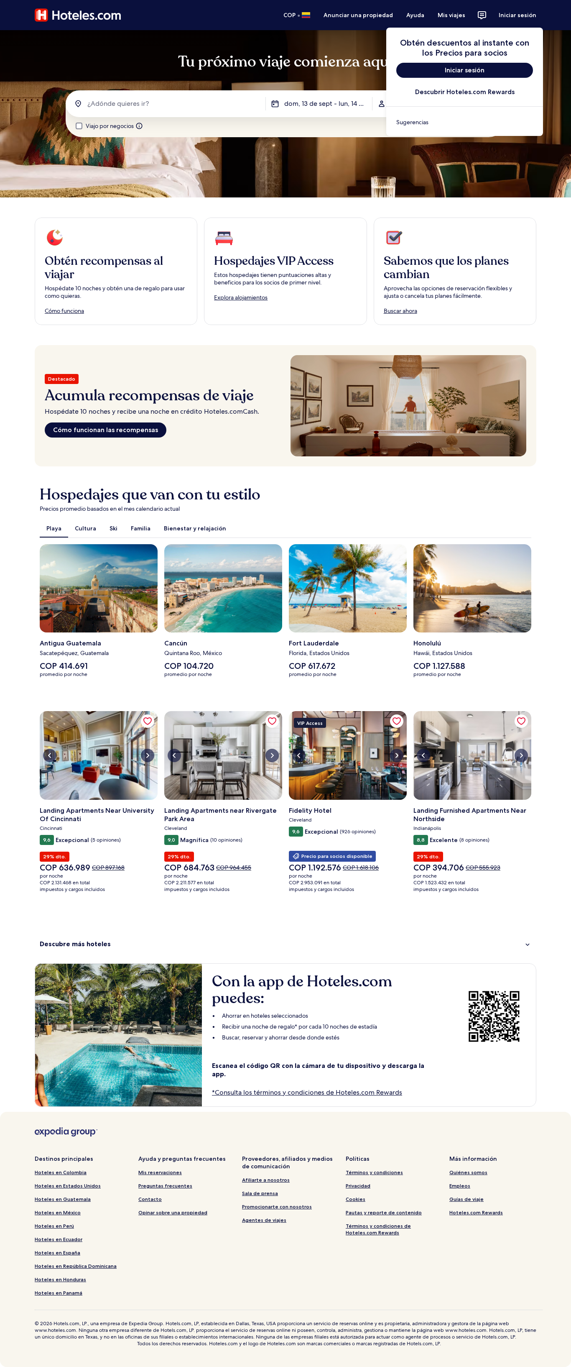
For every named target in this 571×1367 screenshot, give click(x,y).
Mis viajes (451, 15)
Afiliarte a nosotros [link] (266, 1180)
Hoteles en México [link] (58, 1212)
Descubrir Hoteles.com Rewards (465, 92)
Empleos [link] (459, 1186)
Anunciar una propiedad (358, 15)
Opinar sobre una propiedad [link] (172, 1212)
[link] (464, 122)
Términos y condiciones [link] (374, 1172)
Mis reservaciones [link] (160, 1172)
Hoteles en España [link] (57, 1252)
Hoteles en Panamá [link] (58, 1293)
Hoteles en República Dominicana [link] (76, 1266)
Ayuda (415, 15)
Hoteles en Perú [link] (54, 1226)
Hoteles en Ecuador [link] (58, 1239)
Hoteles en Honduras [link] (60, 1279)
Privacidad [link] (358, 1186)
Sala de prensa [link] (260, 1193)
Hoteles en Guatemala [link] (63, 1199)
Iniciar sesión (517, 15)
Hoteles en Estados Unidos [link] (68, 1186)
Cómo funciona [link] (64, 311)
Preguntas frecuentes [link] (165, 1186)
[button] (285, 943)
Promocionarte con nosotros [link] (277, 1206)
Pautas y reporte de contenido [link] (384, 1212)
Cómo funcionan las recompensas (105, 430)
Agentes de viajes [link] (264, 1220)
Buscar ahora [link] (400, 311)
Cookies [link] (355, 1199)
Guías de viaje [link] (466, 1199)
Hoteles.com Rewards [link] (476, 1212)
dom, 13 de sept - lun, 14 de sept (328, 103)
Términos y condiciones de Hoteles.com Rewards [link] (378, 1229)
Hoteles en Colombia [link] (61, 1172)
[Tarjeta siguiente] (531, 614)
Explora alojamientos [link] (241, 297)
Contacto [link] (150, 1199)
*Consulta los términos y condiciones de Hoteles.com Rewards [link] (307, 1092)
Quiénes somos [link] (468, 1172)
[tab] (54, 528)
